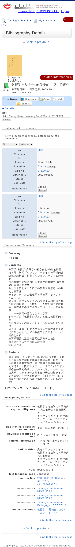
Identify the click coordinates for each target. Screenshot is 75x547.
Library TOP (26, 11)
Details (9, 108)
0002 (40, 196)
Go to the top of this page (57, 242)
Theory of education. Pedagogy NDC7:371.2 (51, 504)
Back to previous (37, 42)
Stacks (42, 166)
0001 (40, 150)
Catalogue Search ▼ (19, 20)
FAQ (3, 25)
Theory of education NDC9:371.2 (50, 497)
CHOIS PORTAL (47, 11)
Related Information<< (57, 77)
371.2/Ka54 (44, 170)
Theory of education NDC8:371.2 (50, 490)
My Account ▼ (47, 20)
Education (44, 212)
